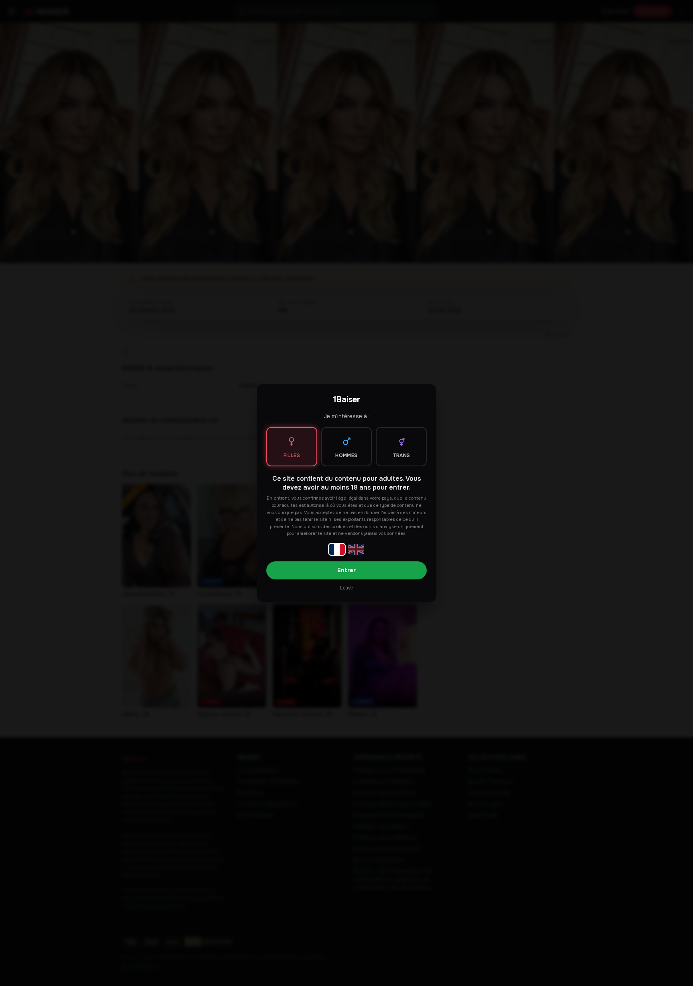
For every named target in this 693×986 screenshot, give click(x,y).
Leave (346, 588)
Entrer (346, 570)
